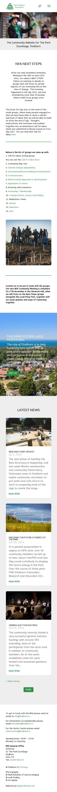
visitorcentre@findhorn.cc (18, 731)
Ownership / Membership (20, 191)
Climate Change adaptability (21, 167)
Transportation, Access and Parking (26, 195)
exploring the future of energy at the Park (27, 538)
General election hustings (23, 625)
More (28, 689)
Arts (11, 211)
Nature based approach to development (27, 179)
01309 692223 (17, 760)
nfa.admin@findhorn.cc (22, 724)
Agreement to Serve (18, 183)
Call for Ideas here (30, 160)
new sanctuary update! (21, 452)
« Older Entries (13, 681)
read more (14, 494)
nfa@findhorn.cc (22, 716)
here (14, 134)
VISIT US (13, 373)
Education (14, 207)
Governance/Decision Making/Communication (29, 171)
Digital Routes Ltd (26, 786)
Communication (15, 175)
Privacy (24, 767)
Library (12, 203)
